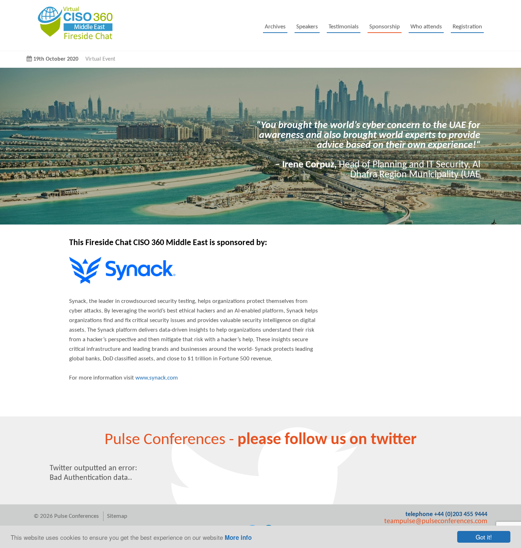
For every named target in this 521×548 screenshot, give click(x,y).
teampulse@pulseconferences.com (435, 521)
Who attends (426, 27)
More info (238, 537)
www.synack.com (156, 378)
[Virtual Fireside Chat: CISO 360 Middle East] (73, 41)
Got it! (484, 536)
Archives (275, 27)
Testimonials (344, 27)
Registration (467, 27)
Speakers (307, 27)
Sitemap (117, 516)
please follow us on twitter (326, 440)
